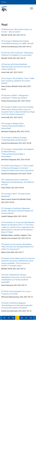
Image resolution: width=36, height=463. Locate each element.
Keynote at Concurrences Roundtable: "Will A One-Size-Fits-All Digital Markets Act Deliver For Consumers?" (17, 246)
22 (31, 318)
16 (4, 318)
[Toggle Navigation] (31, 8)
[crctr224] (4, 8)
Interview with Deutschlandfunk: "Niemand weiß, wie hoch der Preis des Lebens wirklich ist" (15, 66)
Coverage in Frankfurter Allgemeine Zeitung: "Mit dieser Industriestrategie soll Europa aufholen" (17, 210)
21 (26, 318)
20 (22, 318)
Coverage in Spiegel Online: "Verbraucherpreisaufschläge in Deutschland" (13, 125)
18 (13, 318)
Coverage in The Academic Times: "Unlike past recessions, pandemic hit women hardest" (17, 80)
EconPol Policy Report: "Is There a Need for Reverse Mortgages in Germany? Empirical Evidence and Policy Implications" (17, 168)
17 (9, 318)
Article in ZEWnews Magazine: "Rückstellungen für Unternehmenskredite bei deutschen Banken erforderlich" (16, 305)
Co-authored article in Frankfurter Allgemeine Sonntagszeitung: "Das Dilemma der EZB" (17, 182)
